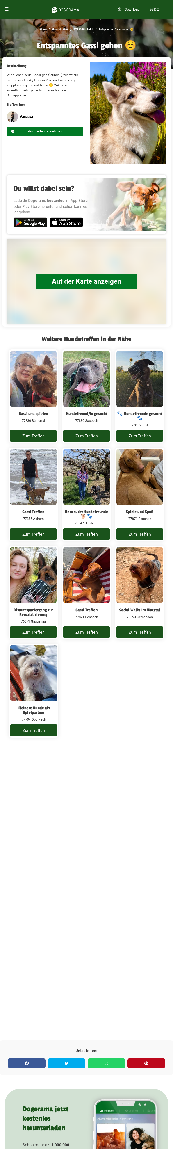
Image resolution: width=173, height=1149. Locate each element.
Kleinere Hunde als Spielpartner (34, 710)
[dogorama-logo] (65, 9)
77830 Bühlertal (83, 29)
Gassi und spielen (33, 413)
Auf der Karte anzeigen (86, 281)
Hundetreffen (59, 29)
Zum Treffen (33, 436)
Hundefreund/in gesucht (86, 413)
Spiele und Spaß (139, 511)
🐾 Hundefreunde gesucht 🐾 (139, 416)
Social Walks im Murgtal (139, 610)
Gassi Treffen (33, 511)
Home (43, 29)
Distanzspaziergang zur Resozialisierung (33, 612)
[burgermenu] (7, 9)
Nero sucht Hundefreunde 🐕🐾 (86, 514)
